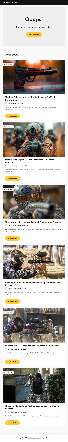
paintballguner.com (34, 438)
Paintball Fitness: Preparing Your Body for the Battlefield (32, 345)
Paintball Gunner (11, 2)
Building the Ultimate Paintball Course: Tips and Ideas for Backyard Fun (32, 284)
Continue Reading (12, 116)
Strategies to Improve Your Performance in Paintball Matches (29, 161)
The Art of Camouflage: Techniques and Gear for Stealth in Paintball (33, 407)
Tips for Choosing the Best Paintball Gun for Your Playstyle (33, 222)
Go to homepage (34, 34)
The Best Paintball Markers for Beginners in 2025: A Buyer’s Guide (30, 98)
